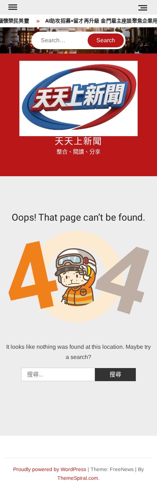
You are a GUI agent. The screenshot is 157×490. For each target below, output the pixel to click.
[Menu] (12, 7)
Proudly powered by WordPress (49, 469)
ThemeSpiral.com (77, 478)
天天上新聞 (78, 141)
